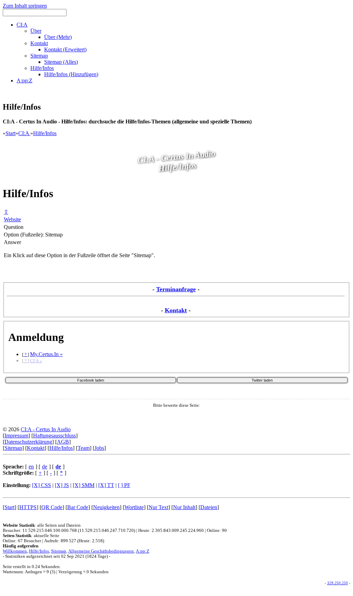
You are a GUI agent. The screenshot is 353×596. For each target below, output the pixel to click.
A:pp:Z (142, 551)
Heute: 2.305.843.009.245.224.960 (171, 530)
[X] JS (62, 485)
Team (84, 448)
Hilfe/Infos (45, 133)
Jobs (99, 448)
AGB (63, 442)
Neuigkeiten (106, 507)
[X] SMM (83, 485)
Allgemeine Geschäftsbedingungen (101, 551)
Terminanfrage (176, 289)
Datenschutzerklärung (28, 442)
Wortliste (134, 507)
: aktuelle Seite (31, 535)
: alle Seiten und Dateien (42, 525)
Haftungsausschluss (54, 435)
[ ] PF (124, 485)
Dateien (208, 507)
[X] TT (106, 485)
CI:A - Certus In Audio (46, 429)
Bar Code (77, 507)
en (31, 466)
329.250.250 (337, 583)
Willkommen (15, 551)
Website (12, 219)
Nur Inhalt (184, 507)
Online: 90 (217, 530)
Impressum (16, 435)
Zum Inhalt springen (25, 6)
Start (11, 133)
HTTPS (28, 507)
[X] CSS (41, 485)
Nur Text (158, 507)
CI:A (24, 133)
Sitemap (13, 448)
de (44, 466)
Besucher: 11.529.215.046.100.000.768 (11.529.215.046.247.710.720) (69, 530)
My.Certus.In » (46, 354)
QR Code (51, 507)
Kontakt (176, 310)
